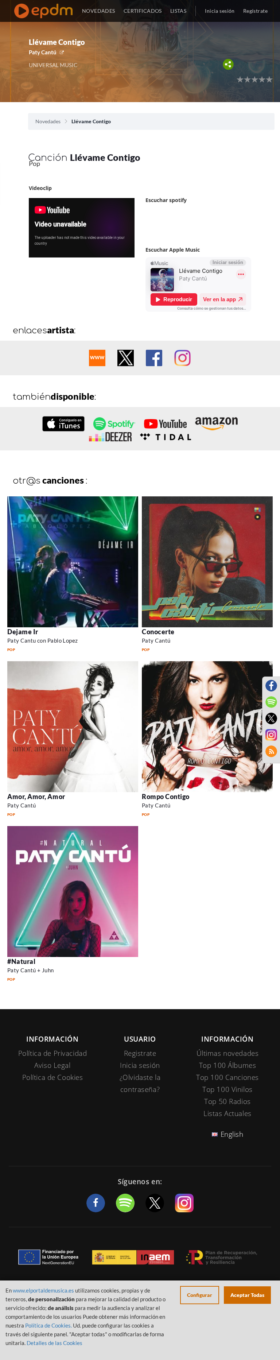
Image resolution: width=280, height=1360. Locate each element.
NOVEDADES (98, 11)
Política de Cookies (52, 1077)
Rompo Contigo (166, 797)
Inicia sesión (219, 11)
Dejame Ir (22, 632)
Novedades (48, 121)
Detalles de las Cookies (54, 1343)
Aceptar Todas (247, 1295)
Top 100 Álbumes (227, 1065)
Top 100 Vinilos (227, 1089)
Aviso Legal (52, 1065)
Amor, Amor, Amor (36, 797)
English (232, 1134)
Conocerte (158, 632)
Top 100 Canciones (227, 1077)
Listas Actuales (227, 1113)
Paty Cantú (43, 52)
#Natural (21, 961)
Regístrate (255, 11)
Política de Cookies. (48, 1325)
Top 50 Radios (227, 1101)
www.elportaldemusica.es (43, 1290)
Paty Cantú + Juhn (30, 970)
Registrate (140, 1053)
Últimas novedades (228, 1053)
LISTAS (178, 11)
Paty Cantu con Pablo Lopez (42, 640)
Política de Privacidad (52, 1053)
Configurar (199, 1295)
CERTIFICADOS (143, 11)
